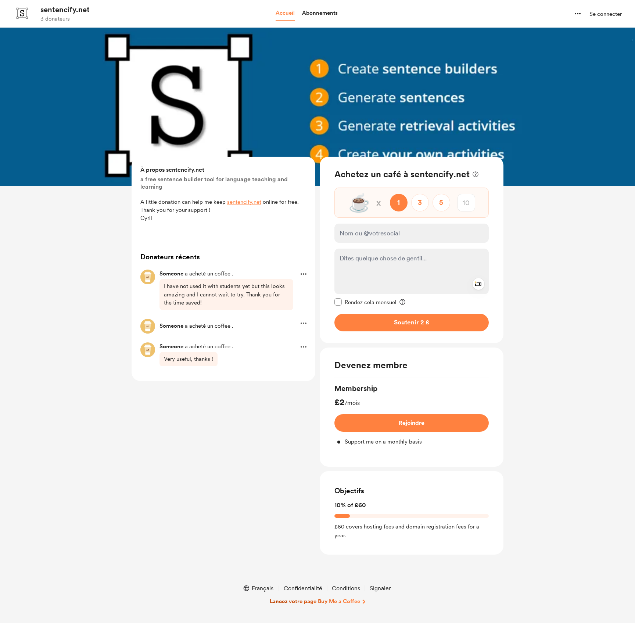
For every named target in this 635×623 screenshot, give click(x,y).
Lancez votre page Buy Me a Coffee (315, 601)
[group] (411, 414)
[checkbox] (365, 302)
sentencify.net (65, 9)
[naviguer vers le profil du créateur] (22, 13)
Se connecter (605, 14)
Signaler (380, 588)
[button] (285, 13)
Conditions (346, 588)
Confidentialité (303, 588)
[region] (411, 250)
